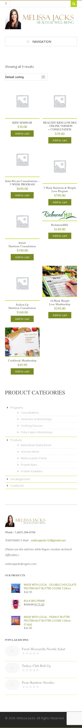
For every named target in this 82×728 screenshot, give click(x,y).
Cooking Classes (32, 426)
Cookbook (17, 486)
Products (16, 440)
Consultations (30, 412)
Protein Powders (32, 471)
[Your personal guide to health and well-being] (41, 27)
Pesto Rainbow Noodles (38, 682)
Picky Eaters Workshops (37, 432)
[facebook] (6, 3)
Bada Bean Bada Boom (36, 445)
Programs (16, 407)
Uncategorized (20, 479)
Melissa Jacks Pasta (34, 458)
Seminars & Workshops (36, 419)
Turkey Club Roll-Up (36, 665)
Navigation (41, 41)
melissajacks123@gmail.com (48, 540)
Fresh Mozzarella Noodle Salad (43, 649)
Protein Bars (29, 465)
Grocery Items (30, 452)
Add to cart (22, 133)
